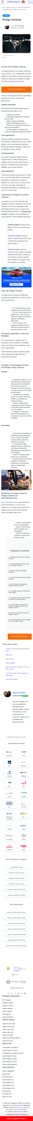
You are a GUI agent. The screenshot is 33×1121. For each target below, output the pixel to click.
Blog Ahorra (6, 1074)
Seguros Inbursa (7, 1006)
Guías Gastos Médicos (9, 1064)
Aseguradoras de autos (16, 743)
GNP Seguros (6, 1000)
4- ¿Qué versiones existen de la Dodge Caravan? (19, 578)
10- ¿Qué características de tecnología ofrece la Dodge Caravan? (19, 620)
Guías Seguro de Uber (9, 1061)
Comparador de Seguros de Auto (12, 1053)
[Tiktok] (18, 993)
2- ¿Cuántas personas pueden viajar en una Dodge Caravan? (18, 564)
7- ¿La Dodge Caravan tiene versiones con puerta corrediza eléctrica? (19, 598)
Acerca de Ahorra (8, 1067)
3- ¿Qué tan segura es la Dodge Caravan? (17, 571)
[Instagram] (15, 993)
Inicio (3, 7)
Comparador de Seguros (10, 1047)
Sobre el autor (18, 693)
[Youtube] (25, 993)
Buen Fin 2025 (7, 1097)
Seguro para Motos (8, 1026)
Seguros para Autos (8, 1024)
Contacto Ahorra (7, 1077)
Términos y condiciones (22, 1107)
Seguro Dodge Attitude (11, 679)
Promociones (6, 1091)
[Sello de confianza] (22, 981)
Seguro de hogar (7, 1035)
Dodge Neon (9, 655)
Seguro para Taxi (7, 1032)
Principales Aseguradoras (11, 996)
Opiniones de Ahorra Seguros (17, 968)
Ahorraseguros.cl (7, 1079)
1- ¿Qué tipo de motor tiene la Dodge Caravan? (18, 557)
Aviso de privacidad (20, 1109)
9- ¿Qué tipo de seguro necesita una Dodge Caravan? (18, 613)
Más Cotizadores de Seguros (16, 859)
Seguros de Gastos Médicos (11, 1038)
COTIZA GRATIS (15, 89)
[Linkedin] (21, 993)
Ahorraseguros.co (8, 1082)
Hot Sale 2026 (7, 1094)
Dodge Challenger (10, 663)
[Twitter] (11, 993)
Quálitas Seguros (7, 1003)
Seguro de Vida (7, 1041)
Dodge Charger (10, 659)
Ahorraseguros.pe (8, 1085)
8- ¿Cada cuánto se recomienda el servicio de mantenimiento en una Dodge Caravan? (18, 606)
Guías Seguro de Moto (9, 1059)
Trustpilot (16, 970)
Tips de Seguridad (8, 1071)
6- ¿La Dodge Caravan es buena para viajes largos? (19, 591)
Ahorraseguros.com (8, 1088)
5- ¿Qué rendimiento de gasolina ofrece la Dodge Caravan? (17, 584)
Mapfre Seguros (7, 1008)
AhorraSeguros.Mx (9, 502)
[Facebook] (8, 993)
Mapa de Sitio (7, 1043)
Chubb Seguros (7, 1011)
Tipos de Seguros (8, 1020)
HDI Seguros (6, 1014)
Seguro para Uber (8, 1029)
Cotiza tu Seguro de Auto (16, 1118)
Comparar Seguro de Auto (16, 737)
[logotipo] (16, 988)
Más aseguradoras (16, 904)
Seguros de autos (10, 7)
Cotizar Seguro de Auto (9, 1050)
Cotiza (30, 2)
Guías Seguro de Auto (9, 1056)
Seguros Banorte (7, 1017)
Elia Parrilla (19, 25)
